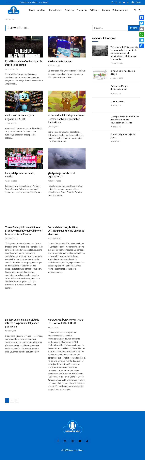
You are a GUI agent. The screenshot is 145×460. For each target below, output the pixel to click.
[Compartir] (141, 46)
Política (93, 10)
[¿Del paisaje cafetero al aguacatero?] (67, 158)
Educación (82, 10)
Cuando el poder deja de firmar (122, 136)
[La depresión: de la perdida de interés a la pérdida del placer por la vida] (24, 305)
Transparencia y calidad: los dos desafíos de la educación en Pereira (124, 119)
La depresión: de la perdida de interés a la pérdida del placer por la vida (22, 323)
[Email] (141, 29)
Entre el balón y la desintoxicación (119, 87)
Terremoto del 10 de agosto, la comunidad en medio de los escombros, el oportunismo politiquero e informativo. (124, 53)
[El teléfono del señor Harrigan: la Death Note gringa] (24, 47)
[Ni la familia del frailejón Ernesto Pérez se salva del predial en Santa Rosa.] (67, 101)
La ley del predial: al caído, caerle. (20, 175)
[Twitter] (141, 23)
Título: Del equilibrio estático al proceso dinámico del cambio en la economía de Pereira (23, 231)
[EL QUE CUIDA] (100, 105)
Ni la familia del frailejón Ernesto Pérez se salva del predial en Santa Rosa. (66, 119)
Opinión (106, 10)
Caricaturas (54, 10)
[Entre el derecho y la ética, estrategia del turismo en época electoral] (67, 212)
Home (32, 10)
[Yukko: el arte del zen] (67, 47)
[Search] (139, 10)
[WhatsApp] (141, 34)
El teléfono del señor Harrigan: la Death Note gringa (23, 63)
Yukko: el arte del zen (60, 61)
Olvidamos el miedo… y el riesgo (34, 2)
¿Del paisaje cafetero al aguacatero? (61, 175)
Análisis (41, 10)
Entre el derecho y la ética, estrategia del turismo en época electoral (66, 231)
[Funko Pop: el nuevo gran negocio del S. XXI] (24, 101)
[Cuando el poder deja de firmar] (100, 138)
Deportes (69, 10)
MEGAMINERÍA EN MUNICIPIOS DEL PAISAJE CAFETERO (65, 321)
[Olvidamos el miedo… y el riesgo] (100, 74)
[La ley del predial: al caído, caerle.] (24, 158)
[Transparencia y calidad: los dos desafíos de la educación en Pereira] (100, 120)
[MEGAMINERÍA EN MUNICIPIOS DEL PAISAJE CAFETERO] (67, 305)
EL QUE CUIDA (117, 101)
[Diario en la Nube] (13, 10)
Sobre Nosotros (120, 10)
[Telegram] (141, 40)
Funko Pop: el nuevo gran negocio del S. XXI (19, 117)
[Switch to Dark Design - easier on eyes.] (135, 10)
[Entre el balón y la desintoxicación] (100, 89)
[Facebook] (141, 17)
